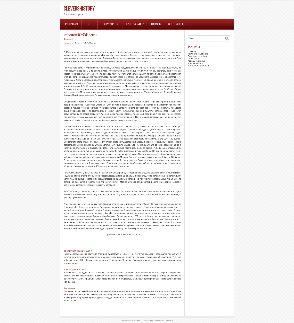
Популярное (110, 24)
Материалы (68, 43)
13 (136, 234)
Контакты (175, 24)
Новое (89, 24)
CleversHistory (79, 8)
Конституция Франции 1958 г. (78, 251)
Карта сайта (135, 24)
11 (130, 234)
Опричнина (193, 58)
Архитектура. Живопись (75, 269)
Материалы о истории (198, 66)
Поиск (156, 24)
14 (138, 234)
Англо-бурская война (198, 54)
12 (133, 234)
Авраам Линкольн (196, 61)
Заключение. (70, 288)
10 (127, 234)
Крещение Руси (195, 63)
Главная (71, 24)
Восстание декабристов (199, 56)
